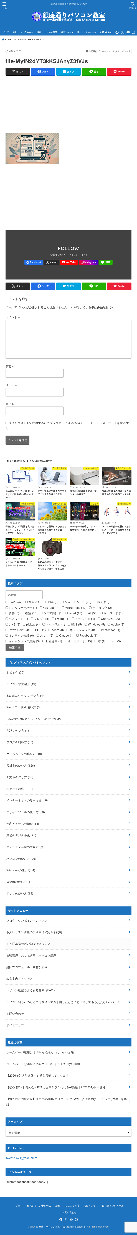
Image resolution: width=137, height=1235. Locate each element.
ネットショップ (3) (82, 630)
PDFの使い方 (17, 730)
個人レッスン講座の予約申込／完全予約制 (34, 932)
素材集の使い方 (20, 765)
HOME (8, 39)
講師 (39, 32)
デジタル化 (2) (102, 607)
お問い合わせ (106, 32)
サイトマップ (15, 1025)
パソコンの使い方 (21, 858)
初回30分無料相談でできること (30, 943)
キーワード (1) (113, 613)
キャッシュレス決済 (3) (24, 641)
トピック (15, 672)
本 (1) (101, 641)
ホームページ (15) (79, 641)
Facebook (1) (88, 635)
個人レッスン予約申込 (23, 32)
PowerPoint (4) (18, 630)
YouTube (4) (50, 607)
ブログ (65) (41, 618)
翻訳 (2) (33, 602)
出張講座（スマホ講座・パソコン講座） (32, 955)
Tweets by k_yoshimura (21, 1158)
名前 (10, 366)
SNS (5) (76, 624)
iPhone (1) (61, 618)
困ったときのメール (86, 32)
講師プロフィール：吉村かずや (26, 967)
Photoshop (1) (110, 630)
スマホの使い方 (19, 882)
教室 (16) (30, 613)
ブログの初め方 (19, 742)
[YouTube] (128, 32)
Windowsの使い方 (20, 870)
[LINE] (106, 262)
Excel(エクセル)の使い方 (25, 695)
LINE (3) (14, 624)
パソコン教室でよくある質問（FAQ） (31, 990)
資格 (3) (13, 613)
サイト (10, 404)
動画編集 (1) (53, 641)
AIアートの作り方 (20, 788)
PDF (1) (40, 630)
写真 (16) (102, 602)
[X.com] (122, 32)
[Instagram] (133, 32)
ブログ (5, 32)
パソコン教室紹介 (21, 684)
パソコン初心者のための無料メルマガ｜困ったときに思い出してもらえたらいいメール (63, 1002)
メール (11, 385)
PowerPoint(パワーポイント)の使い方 (33, 719)
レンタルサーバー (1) (22, 607)
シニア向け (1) (52, 613)
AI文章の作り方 (19, 777)
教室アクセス (67, 32)
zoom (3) (57, 630)
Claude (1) (66, 635)
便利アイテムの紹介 (22, 823)
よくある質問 (51, 32)
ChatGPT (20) (110, 618)
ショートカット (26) (77, 602)
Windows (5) (96, 624)
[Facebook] (117, 32)
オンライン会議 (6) (21, 635)
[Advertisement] (69, 103)
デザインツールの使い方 (25, 812)
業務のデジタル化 (21, 835)
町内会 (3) (51, 602)
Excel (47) (15, 602)
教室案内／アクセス (19, 978)
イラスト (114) (84, 618)
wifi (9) (115, 641)
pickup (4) (32, 624)
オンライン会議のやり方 (24, 847)
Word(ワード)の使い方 (23, 707)
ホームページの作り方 (24, 753)
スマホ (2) (46, 635)
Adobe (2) (117, 624)
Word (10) (75, 613)
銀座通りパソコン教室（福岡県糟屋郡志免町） (61, 1226)
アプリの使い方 (19, 893)
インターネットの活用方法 (27, 800)
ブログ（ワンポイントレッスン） (28, 920)
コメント (13, 317)
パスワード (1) (18, 618)
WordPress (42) (75, 607)
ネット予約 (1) (55, 624)
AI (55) (92, 613)
